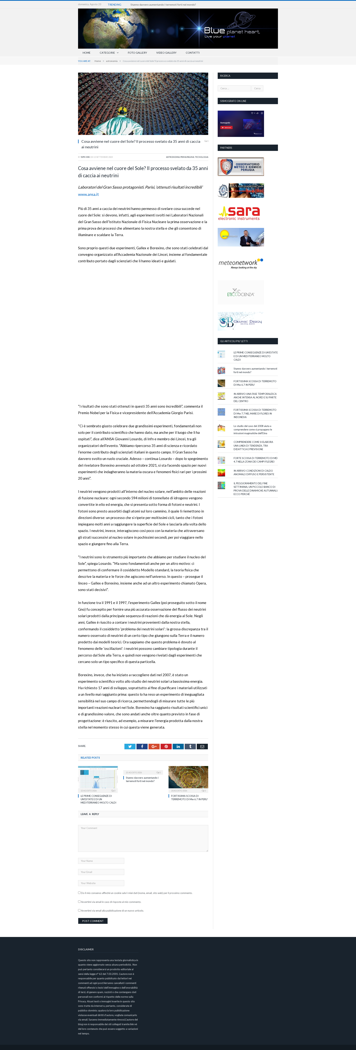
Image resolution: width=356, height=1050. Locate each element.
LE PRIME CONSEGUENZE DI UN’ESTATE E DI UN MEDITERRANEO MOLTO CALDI (98, 799)
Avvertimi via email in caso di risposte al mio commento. (111, 901)
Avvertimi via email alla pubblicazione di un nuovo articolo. (112, 910)
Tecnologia (201, 157)
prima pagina (187, 157)
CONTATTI (193, 52)
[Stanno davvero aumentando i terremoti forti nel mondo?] (143, 770)
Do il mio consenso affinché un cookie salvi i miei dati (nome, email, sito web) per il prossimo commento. (136, 892)
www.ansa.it (88, 194)
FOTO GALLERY (137, 52)
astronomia (173, 157)
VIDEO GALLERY (166, 52)
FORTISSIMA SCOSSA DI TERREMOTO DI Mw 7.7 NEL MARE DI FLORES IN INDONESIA (255, 413)
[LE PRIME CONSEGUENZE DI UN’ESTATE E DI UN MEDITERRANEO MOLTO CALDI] (98, 779)
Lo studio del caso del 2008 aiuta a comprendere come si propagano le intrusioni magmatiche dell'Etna (253, 429)
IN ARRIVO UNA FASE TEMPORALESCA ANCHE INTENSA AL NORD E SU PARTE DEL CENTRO (255, 397)
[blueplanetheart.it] (178, 28)
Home (86, 52)
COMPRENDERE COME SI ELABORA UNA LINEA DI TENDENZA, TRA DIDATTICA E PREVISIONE (253, 445)
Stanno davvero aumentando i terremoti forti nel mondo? (163, 4)
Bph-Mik (85, 157)
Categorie (107, 52)
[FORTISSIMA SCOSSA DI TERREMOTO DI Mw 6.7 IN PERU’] (188, 779)
